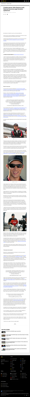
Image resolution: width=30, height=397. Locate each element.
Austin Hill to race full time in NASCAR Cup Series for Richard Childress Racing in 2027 (16, 345)
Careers (4, 390)
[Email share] (7, 14)
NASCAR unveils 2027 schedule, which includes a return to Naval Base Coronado (16, 338)
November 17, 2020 (20, 105)
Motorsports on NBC (9, 3)
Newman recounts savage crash (19, 54)
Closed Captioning (7, 390)
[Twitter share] (5, 14)
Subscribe (2, 363)
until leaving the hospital (18, 256)
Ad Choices (18, 390)
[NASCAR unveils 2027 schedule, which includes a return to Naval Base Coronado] (3, 339)
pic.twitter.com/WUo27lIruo (15, 273)
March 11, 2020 (19, 275)
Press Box (16, 390)
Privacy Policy (21, 390)
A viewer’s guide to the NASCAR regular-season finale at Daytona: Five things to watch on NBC (17, 335)
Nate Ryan (5, 12)
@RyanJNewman (19, 270)
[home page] (3, 1)
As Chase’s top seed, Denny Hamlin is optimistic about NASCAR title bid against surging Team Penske (16, 349)
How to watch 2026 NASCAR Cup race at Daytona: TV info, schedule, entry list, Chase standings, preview (17, 342)
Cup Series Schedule (3, 3)
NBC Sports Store (13, 390)
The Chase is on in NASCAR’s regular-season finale (13, 331)
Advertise (2, 390)
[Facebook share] (4, 14)
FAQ (10, 390)
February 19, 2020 (19, 296)
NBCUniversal (5, 392)
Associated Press (8, 339)
